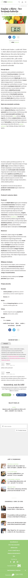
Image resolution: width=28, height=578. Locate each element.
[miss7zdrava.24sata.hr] (6, 2)
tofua (14, 116)
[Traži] (19, 2)
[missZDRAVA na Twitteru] (14, 561)
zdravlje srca (14, 216)
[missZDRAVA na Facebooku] (10, 561)
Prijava (22, 394)
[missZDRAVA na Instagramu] (17, 561)
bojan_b (8, 363)
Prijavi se (6, 394)
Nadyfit (8, 372)
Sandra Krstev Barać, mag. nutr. (13, 14)
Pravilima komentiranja (13, 356)
